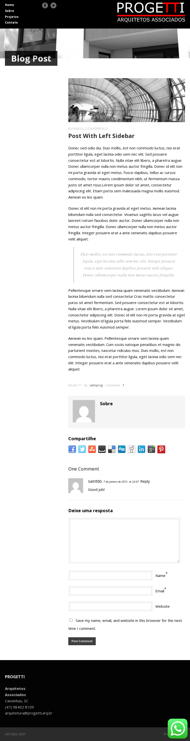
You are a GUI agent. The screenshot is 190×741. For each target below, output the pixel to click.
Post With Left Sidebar (101, 136)
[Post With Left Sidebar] (126, 100)
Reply (145, 481)
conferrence (96, 129)
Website (162, 606)
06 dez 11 (75, 385)
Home (9, 5)
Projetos (12, 17)
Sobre (9, 11)
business (75, 129)
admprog (96, 385)
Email (159, 590)
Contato (11, 22)
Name (160, 575)
